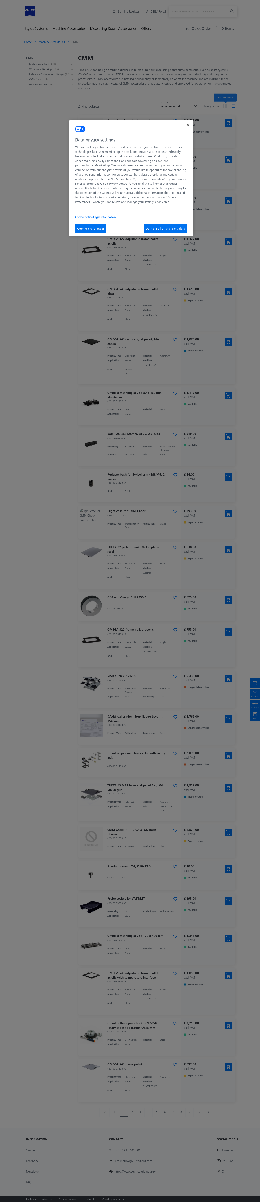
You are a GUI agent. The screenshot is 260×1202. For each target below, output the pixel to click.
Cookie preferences (90, 228)
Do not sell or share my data (165, 228)
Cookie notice (84, 217)
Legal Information (104, 217)
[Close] (188, 125)
